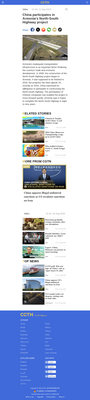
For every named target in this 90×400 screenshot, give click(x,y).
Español (23, 365)
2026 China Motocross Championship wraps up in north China (54, 134)
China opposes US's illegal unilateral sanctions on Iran (53, 282)
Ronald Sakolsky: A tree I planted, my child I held (55, 236)
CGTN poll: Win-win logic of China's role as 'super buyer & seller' (54, 268)
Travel (47, 324)
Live (46, 342)
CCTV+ (23, 384)
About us (61, 397)
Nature (47, 327)
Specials (48, 338)
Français (23, 369)
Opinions (23, 338)
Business (24, 335)
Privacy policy (51, 397)
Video (47, 335)
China (22, 324)
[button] (25, 57)
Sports (23, 349)
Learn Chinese (51, 353)
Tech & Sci (24, 342)
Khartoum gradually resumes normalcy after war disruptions (55, 222)
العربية (22, 373)
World (22, 327)
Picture (47, 331)
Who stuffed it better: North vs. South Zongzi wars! (55, 148)
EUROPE (24, 353)
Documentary (25, 380)
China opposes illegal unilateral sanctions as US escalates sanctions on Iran (44, 196)
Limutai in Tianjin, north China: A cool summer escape (53, 120)
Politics (23, 331)
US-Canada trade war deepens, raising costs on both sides (54, 296)
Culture (23, 345)
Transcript (49, 349)
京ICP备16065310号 (53, 388)
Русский (23, 376)
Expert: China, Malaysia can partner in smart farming (55, 249)
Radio (47, 345)
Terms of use (30, 397)
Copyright (40, 397)
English (23, 362)
